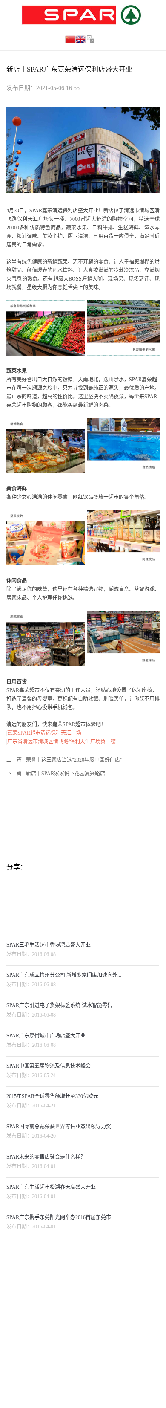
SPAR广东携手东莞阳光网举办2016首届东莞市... (60, 1217)
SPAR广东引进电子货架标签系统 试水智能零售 (59, 1005)
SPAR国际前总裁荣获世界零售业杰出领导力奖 (58, 1127)
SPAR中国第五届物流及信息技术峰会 (48, 1066)
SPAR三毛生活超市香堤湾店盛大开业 (48, 945)
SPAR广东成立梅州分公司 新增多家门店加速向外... (63, 975)
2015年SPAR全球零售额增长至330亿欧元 (52, 1096)
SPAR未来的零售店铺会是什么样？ (46, 1157)
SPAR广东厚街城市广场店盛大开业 (46, 1036)
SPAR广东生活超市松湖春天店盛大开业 (51, 1187)
